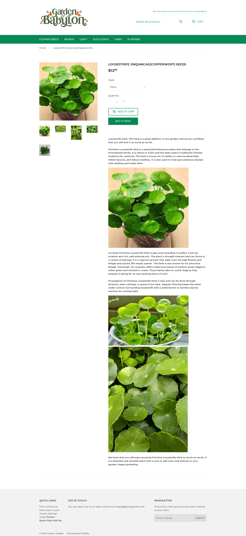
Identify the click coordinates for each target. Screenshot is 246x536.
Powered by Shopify (78, 533)
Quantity (113, 95)
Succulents (101, 39)
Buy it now (123, 121)
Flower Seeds (49, 39)
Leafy (83, 39)
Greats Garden (56, 533)
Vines (118, 39)
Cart (199, 21)
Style (111, 80)
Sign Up (200, 518)
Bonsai (69, 39)
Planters (134, 39)
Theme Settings (48, 513)
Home (42, 47)
